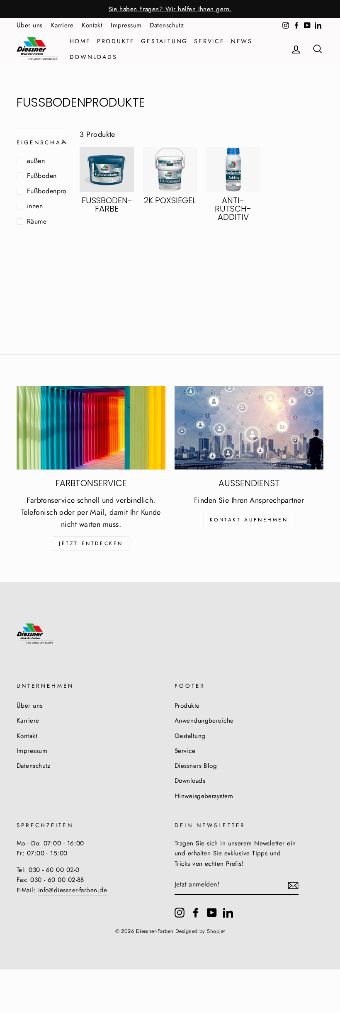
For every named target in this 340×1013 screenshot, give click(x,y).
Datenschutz (167, 25)
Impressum (126, 25)
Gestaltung (164, 41)
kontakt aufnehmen (249, 520)
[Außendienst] (249, 428)
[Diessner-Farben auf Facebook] (196, 912)
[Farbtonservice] (91, 428)
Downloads (93, 57)
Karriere (62, 25)
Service (209, 41)
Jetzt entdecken (91, 543)
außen (36, 161)
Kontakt (92, 25)
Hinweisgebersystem (204, 796)
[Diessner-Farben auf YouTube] (212, 912)
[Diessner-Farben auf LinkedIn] (228, 912)
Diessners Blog (196, 765)
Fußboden (42, 175)
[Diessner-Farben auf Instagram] (180, 912)
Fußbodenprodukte (46, 191)
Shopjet (216, 931)
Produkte (116, 41)
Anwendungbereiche (204, 720)
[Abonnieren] (293, 885)
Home (80, 41)
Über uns (30, 25)
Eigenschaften (41, 142)
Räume (36, 221)
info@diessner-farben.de (72, 890)
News (242, 41)
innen (35, 206)
